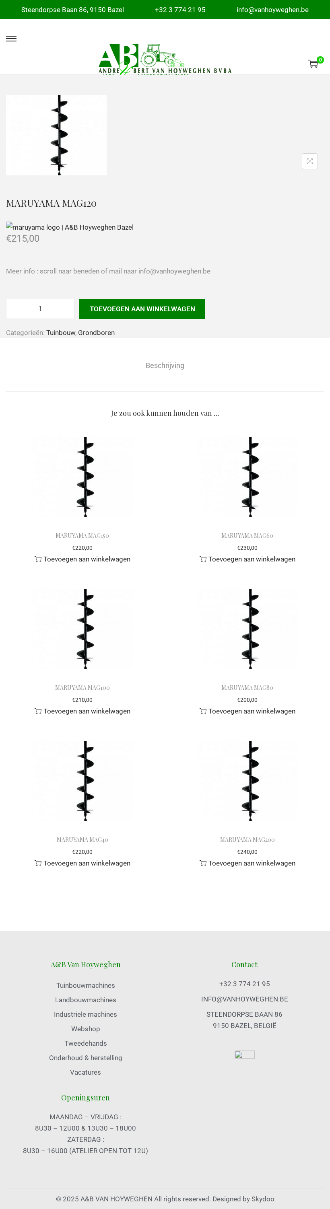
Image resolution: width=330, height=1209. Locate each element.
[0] (313, 63)
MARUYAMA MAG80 (247, 687)
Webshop (85, 1029)
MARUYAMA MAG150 (82, 535)
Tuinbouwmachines (85, 985)
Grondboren (96, 333)
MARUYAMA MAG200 (247, 839)
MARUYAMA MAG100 (82, 687)
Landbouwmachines (85, 1000)
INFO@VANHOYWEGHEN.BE (244, 999)
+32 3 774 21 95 (180, 10)
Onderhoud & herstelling (85, 1058)
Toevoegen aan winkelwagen (142, 309)
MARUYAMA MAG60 (247, 535)
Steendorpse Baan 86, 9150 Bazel (72, 10)
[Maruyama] (70, 227)
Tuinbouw (60, 333)
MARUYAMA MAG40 (82, 839)
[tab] (165, 365)
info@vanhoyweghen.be (273, 10)
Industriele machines (85, 1014)
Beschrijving (165, 365)
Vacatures (85, 1072)
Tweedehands (85, 1043)
